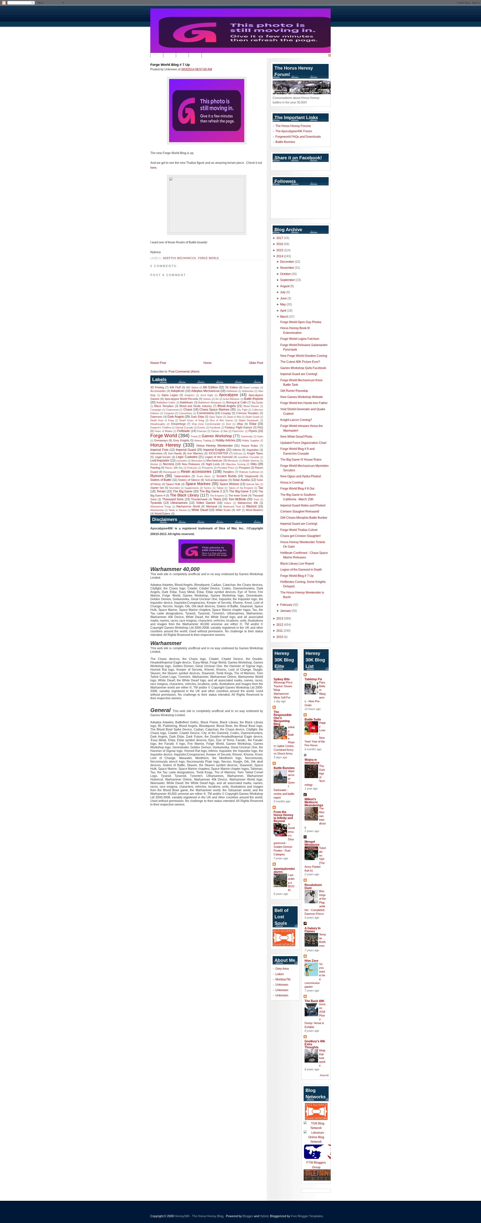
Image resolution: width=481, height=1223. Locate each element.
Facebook (215, 427)
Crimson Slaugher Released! (299, 511)
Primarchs (207, 467)
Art (217, 399)
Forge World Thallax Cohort (298, 529)
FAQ (260, 427)
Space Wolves (229, 484)
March (284, 316)
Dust (228, 424)
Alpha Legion (170, 395)
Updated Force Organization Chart (303, 442)
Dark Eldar (197, 416)
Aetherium (231, 391)
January (285, 610)
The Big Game (183, 491)
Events (201, 427)
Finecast (201, 431)
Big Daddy (257, 402)
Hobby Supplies (250, 440)
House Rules (249, 445)
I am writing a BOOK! (291, 882)
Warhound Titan (232, 506)
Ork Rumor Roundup (294, 390)
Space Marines (197, 484)
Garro (260, 436)
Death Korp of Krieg (162, 420)
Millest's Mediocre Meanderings (314, 802)
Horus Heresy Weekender (215, 445)
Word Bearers (254, 510)
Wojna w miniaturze (312, 761)
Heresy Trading (202, 440)
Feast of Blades (163, 431)
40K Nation (192, 387)
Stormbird (174, 488)
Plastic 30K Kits (174, 467)
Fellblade (183, 431)
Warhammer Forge (160, 506)
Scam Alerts (204, 476)
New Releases (191, 464)
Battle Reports (253, 398)
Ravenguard (169, 472)
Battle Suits (313, 719)
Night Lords (213, 464)
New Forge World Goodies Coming (303, 355)
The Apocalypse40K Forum (293, 131)
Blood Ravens (251, 406)
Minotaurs (233, 460)
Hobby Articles (225, 440)
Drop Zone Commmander (206, 424)
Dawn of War (234, 416)
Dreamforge (178, 423)
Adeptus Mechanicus (179, 258)
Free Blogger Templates (307, 1216)
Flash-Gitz (238, 431)
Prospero (244, 467)
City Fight (242, 409)
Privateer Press (225, 467)
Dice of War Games (221, 420)
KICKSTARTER (218, 453)
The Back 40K (314, 1001)
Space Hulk (173, 484)
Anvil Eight (206, 395)
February (286, 604)
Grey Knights (181, 440)
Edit (156, 55)
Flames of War (219, 431)
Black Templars (164, 406)
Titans (217, 499)
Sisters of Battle (160, 479)
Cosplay (226, 413)
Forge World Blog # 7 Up (170, 65)
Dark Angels (175, 416)
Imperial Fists (159, 449)
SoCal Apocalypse (216, 479)
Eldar (252, 423)
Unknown (281, 984)
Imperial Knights (214, 449)
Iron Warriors (195, 453)
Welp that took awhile (322, 1058)
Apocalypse (228, 395)
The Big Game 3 (240, 491)
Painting (155, 467)
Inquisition (253, 449)
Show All (324, 1075)
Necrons (168, 464)
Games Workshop (217, 436)
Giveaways (161, 440)
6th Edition (210, 387)
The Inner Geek (237, 495)
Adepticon (177, 390)
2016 (279, 244)
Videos (227, 503)
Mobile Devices (251, 460)
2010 (279, 636)
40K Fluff (175, 387)
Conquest (169, 413)
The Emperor (217, 495)
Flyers (253, 431)
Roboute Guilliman (249, 472)
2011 (279, 630)
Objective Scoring (235, 464)
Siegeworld (251, 476)
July (283, 292)
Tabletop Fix (313, 679)
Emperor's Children (160, 427)
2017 (279, 238)
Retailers (228, 471)
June (283, 298)
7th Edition (231, 387)
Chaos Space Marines (214, 409)
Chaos (187, 409)
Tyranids (156, 502)
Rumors (156, 476)
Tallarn (220, 488)
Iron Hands (175, 453)
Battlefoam (186, 402)
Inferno (236, 449)
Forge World (208, 258)
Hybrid (264, 1216)
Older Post (256, 362)
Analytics (190, 395)
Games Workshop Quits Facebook (303, 368)
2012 (279, 624)
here (153, 167)
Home (207, 362)
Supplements (192, 488)
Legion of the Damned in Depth (301, 569)
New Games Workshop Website (301, 397)
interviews (156, 453)
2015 (279, 250)
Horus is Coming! (291, 482)
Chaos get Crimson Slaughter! (300, 535)
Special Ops (252, 484)
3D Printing (157, 387)
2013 (279, 618)
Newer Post (158, 362)
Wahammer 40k (247, 502)
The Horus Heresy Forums (293, 126)
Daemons (156, 416)
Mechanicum (214, 460)
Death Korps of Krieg (191, 420)
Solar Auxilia (241, 479)
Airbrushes (248, 391)
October (285, 274)
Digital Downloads (249, 420)
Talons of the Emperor (240, 488)
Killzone (238, 453)
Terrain (161, 491)
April (283, 310)
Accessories (158, 390)
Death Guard (252, 416)
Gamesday (247, 436)
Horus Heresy (165, 445)
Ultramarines (179, 502)
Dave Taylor (215, 416)
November (287, 267)
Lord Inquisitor (159, 460)
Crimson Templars (247, 413)
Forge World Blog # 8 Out (297, 488)
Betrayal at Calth (236, 402)
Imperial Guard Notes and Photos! (302, 505)
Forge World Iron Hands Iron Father (303, 403)
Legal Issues (163, 457)
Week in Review (178, 510)
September (287, 280)
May (283, 304)
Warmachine (157, 510)
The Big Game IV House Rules (300, 459)
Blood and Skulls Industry (195, 406)
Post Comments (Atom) (184, 371)
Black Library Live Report (297, 563)
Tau (260, 487)
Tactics (208, 488)
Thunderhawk (199, 499)
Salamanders (182, 476)
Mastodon (196, 460)
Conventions (185, 413)
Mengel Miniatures (312, 843)
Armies (207, 399)
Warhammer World (188, 506)
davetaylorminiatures (284, 870)
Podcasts (192, 467)
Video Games (205, 502)
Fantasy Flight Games (238, 427)
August (285, 286)
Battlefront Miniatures (210, 402)
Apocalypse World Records (181, 398)
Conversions (205, 413)
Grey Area (282, 968)
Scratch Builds (226, 476)
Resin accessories (196, 471)
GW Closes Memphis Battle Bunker (303, 517)
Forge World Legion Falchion (299, 338)
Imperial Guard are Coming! (298, 374)
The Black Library (184, 495)
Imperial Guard (186, 449)
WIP (238, 510)
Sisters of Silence (189, 479)
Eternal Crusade (184, 427)
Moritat (154, 464)
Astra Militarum (231, 399)
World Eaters (162, 513)
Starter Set (157, 487)
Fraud (194, 436)
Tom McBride (237, 499)
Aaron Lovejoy (251, 387)
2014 (279, 256)
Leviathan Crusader (248, 457)
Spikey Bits (282, 679)
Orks (253, 464)
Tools (256, 499)
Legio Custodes (186, 457)
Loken (279, 974)
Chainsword (172, 409)
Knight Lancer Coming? (296, 419)
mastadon (181, 460)
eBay (240, 423)
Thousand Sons (173, 499)
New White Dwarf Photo (296, 436)
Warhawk (211, 506)
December (287, 261)
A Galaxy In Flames (313, 929)
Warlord (251, 506)
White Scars (223, 510)
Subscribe (320, 55)
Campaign (155, 409)
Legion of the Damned (219, 457)
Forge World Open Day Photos (300, 322)
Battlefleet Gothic (166, 402)
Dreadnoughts (157, 424)
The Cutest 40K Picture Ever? (300, 361)
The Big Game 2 (211, 491)
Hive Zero (311, 960)
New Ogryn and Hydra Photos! (300, 476)
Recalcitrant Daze (313, 886)
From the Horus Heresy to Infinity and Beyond (283, 816)
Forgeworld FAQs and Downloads (298, 136)
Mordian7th (282, 979)
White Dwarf (199, 510)
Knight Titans (255, 453)
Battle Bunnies (285, 141)
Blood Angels (227, 406)
